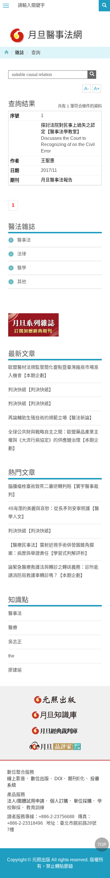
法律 (21, 253)
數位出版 (40, 778)
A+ (97, 88)
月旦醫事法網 (54, 34)
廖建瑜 (15, 670)
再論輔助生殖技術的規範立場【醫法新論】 (51, 417)
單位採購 (83, 801)
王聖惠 (47, 160)
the (11, 655)
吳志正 (15, 641)
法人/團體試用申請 (25, 801)
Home (6, 52)
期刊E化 (76, 778)
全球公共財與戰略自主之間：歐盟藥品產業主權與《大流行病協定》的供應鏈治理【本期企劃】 (53, 440)
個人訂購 (59, 801)
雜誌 (19, 52)
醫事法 (24, 240)
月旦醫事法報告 (56, 179)
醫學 (21, 267)
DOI (58, 778)
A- (86, 88)
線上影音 (16, 778)
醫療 (12, 627)
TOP (102, 844)
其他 (21, 281)
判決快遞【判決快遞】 (30, 389)
